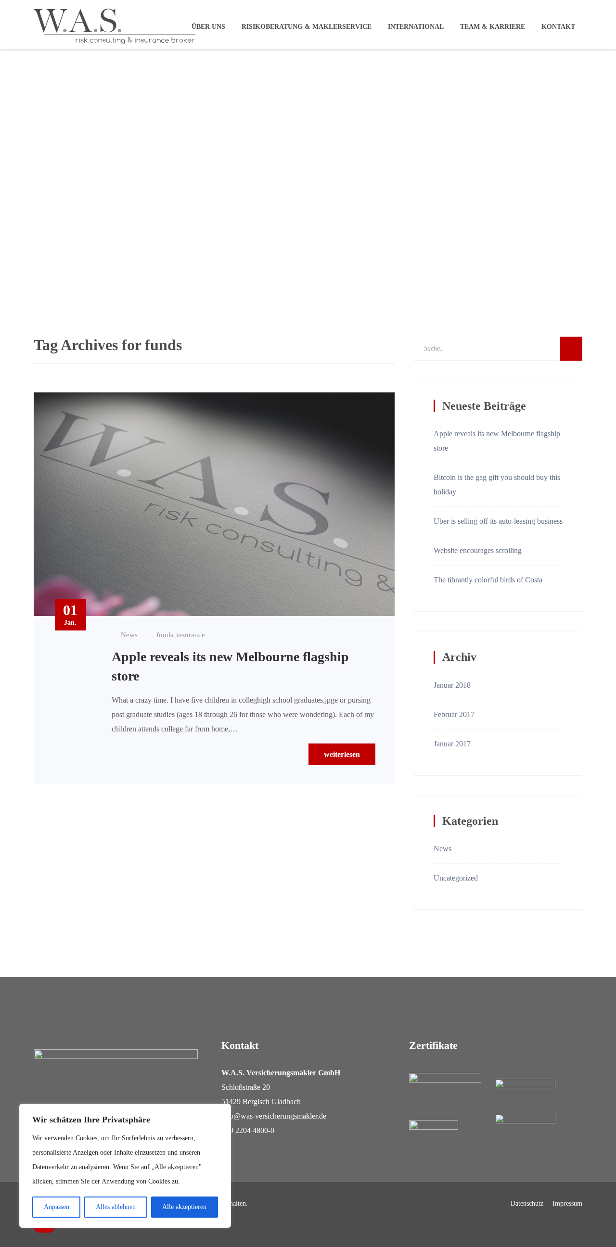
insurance (190, 635)
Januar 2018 (452, 685)
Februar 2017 (454, 714)
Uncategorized (456, 878)
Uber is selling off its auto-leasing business (498, 521)
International (416, 26)
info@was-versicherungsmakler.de (273, 1116)
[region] (125, 1166)
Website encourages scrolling (478, 550)
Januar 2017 (452, 744)
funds (164, 635)
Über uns (208, 26)
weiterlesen (342, 754)
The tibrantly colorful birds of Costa (488, 580)
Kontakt (558, 26)
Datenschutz (527, 1204)
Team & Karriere (492, 26)
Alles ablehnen (116, 1206)
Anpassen (56, 1206)
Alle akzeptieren (184, 1206)
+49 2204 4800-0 (247, 1130)
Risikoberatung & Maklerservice (307, 26)
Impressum (567, 1204)
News (129, 635)
